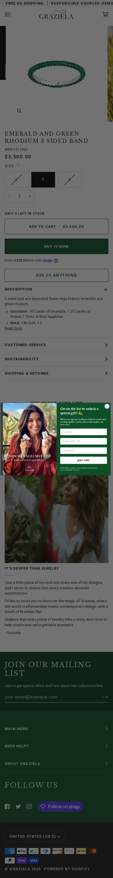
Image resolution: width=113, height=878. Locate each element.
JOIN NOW (83, 460)
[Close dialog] (107, 406)
